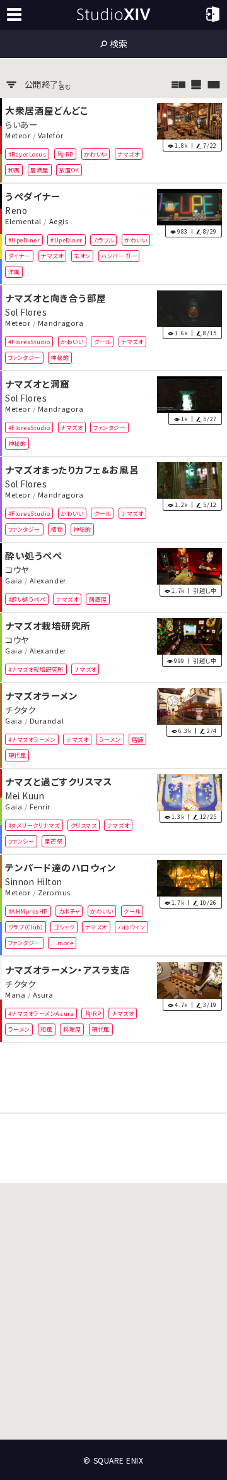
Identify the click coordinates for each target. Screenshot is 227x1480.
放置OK (69, 169)
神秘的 (59, 357)
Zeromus (54, 893)
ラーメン (110, 739)
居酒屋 (39, 169)
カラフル (103, 240)
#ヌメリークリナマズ (34, 825)
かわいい (95, 153)
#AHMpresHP (28, 911)
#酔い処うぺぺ (27, 599)
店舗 (138, 739)
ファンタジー (24, 357)
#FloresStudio (29, 341)
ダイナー (19, 255)
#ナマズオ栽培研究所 (36, 669)
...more (61, 943)
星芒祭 (54, 841)
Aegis (59, 221)
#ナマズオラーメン (32, 739)
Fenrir (40, 807)
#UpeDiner (24, 240)
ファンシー (21, 841)
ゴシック (64, 926)
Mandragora (60, 323)
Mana (15, 994)
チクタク (20, 709)
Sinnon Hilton (33, 881)
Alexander (48, 581)
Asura (43, 994)
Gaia (13, 581)
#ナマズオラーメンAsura (41, 1012)
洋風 (14, 271)
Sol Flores (26, 312)
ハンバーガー (118, 255)
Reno (16, 209)
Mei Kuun (24, 795)
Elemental (23, 221)
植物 (56, 529)
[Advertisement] (113, 1077)
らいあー (21, 123)
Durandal (47, 721)
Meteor (17, 135)
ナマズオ (128, 153)
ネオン (82, 255)
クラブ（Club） (26, 926)
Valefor (51, 135)
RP (70, 153)
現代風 (17, 755)
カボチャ (69, 911)
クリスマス (84, 825)
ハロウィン (132, 926)
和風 (14, 169)
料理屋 (72, 1029)
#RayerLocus (27, 153)
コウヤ (17, 569)
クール (102, 341)
